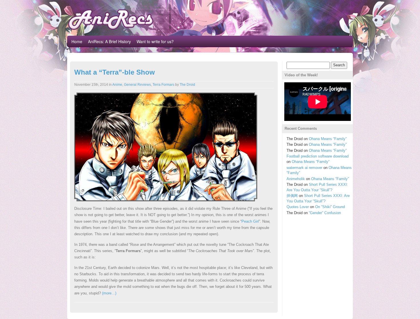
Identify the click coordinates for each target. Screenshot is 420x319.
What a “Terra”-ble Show (114, 72)
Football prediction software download (318, 156)
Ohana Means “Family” (328, 139)
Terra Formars (163, 85)
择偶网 (292, 196)
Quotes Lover (298, 207)
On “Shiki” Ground (330, 207)
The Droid (187, 85)
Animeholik (296, 179)
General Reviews (137, 85)
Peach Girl (250, 221)
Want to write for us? (155, 41)
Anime (117, 85)
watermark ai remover (304, 168)
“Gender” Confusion (325, 213)
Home (76, 41)
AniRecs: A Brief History (109, 41)
